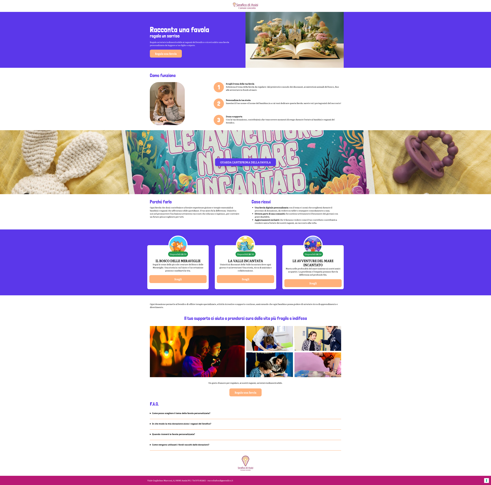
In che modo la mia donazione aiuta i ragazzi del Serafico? (181, 423)
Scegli (178, 279)
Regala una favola (166, 54)
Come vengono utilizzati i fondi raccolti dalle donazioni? (180, 444)
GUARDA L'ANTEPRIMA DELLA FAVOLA (245, 162)
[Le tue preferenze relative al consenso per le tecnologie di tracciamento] (486, 480)
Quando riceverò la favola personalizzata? (173, 434)
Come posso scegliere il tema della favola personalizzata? (181, 413)
